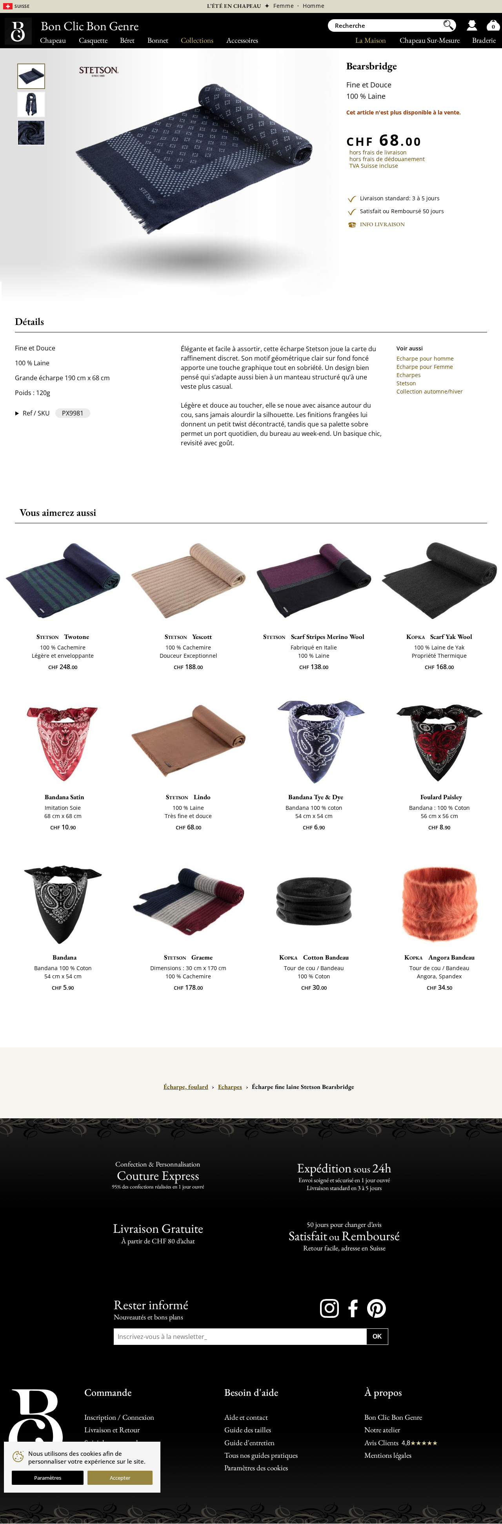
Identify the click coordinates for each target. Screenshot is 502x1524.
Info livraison (382, 224)
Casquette (93, 40)
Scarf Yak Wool (439, 636)
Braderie (484, 40)
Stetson (406, 383)
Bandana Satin (64, 797)
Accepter (120, 1477)
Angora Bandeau (439, 957)
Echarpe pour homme (425, 358)
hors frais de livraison (378, 152)
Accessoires (242, 40)
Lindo (188, 797)
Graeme (188, 957)
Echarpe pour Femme (425, 366)
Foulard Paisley (441, 797)
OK (377, 1336)
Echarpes (409, 375)
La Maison (370, 40)
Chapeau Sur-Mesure (430, 40)
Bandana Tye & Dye (315, 797)
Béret (127, 40)
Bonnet (157, 40)
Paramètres (47, 1477)
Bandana (64, 957)
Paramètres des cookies (256, 1468)
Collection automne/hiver (430, 391)
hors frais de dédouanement (387, 159)
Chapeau (53, 40)
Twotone (62, 636)
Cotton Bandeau (314, 957)
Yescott (188, 636)
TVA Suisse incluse (373, 165)
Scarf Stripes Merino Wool (313, 636)
